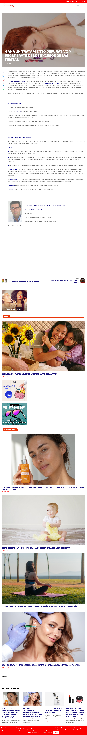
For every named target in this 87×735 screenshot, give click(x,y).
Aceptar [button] (56, 732)
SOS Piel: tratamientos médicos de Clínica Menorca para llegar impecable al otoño (41, 665)
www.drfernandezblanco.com (33, 209)
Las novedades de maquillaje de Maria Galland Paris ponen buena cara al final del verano (75, 712)
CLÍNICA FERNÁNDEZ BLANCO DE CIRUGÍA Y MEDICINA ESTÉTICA (45, 205)
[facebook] (79, 1)
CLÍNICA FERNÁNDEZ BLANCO (17, 81)
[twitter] (82, 1)
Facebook (18, 111)
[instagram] (84, 1)
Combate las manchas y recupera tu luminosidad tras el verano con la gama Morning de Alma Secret (11, 713)
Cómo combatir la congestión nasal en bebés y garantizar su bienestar (36, 548)
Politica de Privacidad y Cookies (42, 732)
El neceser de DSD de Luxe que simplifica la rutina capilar (54, 710)
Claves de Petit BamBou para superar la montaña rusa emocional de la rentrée (39, 606)
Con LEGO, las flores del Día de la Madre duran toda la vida (29, 374)
